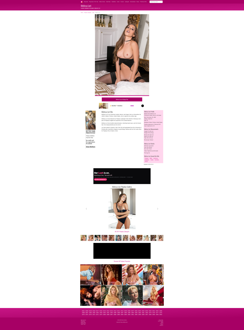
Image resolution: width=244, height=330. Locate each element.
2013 (111, 311)
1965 (118, 314)
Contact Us (161, 325)
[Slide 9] (130, 227)
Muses (138, 1)
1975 (83, 314)
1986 (125, 312)
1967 (111, 314)
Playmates (86, 1)
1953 (160, 314)
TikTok (146, 161)
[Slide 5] (121, 227)
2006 (136, 311)
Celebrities (114, 1)
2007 (132, 311)
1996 (90, 312)
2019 (90, 311)
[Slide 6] (123, 227)
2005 (139, 311)
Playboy (146, 158)
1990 (111, 312)
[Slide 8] (128, 227)
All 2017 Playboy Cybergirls (122, 231)
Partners (162, 324)
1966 (115, 314)
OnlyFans (155, 158)
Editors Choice (102, 1)
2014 (108, 311)
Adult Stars (108, 1)
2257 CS (162, 323)
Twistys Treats (83, 324)
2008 (129, 311)
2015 (104, 311)
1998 (83, 312)
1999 (160, 311)
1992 (104, 312)
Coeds (118, 1)
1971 (97, 314)
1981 (143, 312)
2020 (86, 311)
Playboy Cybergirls (87, 12)
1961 (132, 314)
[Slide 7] (125, 227)
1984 (132, 312)
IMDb (151, 158)
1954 (157, 314)
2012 (115, 311)
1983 (136, 312)
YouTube (157, 159)
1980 (146, 312)
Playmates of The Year (93, 1)
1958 (143, 314)
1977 (157, 312)
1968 (108, 314)
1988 (118, 312)
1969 (104, 314)
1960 (136, 314)
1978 (153, 312)
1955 (153, 314)
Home (82, 12)
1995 (93, 312)
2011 (118, 311)
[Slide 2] (114, 227)
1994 (97, 312)
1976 (160, 312)
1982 (139, 312)
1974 (86, 314)
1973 (90, 314)
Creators (122, 1)
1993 (101, 312)
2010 (122, 311)
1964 (122, 314)
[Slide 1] (112, 227)
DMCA (162, 322)
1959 (139, 314)
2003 (146, 311)
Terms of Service (160, 321)
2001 (153, 311)
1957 (146, 314)
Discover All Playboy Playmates (122, 261)
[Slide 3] (116, 227)
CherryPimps (83, 321)
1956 (150, 314)
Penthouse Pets (143, 1)
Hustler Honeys (83, 322)
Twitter (151, 159)
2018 (94, 311)
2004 (143, 311)
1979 (150, 312)
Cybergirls (127, 1)
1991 (108, 312)
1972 (93, 314)
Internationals (133, 1)
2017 (93, 12)
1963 (125, 314)
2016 (101, 311)
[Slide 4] (119, 227)
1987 (122, 312)
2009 (125, 311)
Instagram (147, 159)
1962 (129, 314)
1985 (129, 312)
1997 (86, 312)
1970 (101, 314)
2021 (83, 311)
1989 (115, 312)
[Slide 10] (132, 227)
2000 (157, 311)
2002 (150, 311)
